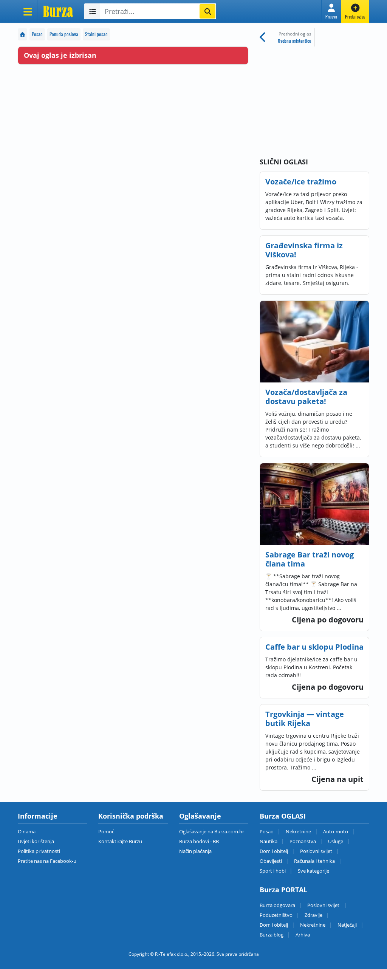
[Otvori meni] (27, 11)
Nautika (268, 841)
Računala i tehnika (314, 861)
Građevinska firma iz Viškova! (304, 250)
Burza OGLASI (283, 815)
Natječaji (347, 924)
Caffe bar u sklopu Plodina (314, 647)
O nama (27, 831)
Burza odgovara (277, 905)
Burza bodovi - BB (199, 841)
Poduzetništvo (276, 915)
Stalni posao (96, 34)
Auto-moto (335, 831)
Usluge (335, 841)
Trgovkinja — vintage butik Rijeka (304, 718)
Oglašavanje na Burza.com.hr (211, 831)
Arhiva (303, 934)
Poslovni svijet (316, 851)
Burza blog (271, 934)
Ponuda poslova (64, 34)
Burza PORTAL (283, 889)
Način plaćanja (195, 851)
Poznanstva (302, 841)
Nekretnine (298, 831)
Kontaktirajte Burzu (120, 841)
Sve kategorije (313, 870)
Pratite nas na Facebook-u (47, 861)
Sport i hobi (273, 870)
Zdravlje (313, 915)
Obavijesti (271, 861)
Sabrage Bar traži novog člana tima (309, 559)
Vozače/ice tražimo (300, 181)
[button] (331, 11)
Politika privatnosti (39, 851)
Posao (37, 34)
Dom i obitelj (274, 851)
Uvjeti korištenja (36, 841)
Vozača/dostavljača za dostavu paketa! (306, 396)
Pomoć (106, 831)
